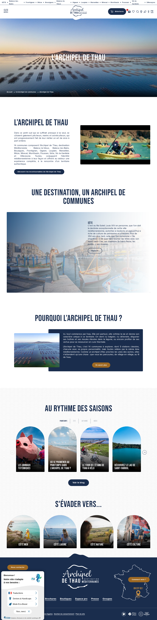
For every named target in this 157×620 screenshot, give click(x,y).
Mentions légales (46, 614)
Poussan (125, 2)
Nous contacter (18, 567)
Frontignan (30, 2)
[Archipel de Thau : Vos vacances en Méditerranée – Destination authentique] (115, 145)
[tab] (63, 421)
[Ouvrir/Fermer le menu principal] (6, 11)
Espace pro (81, 599)
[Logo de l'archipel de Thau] (78, 577)
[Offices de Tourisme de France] (132, 614)
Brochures (50, 599)
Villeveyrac (151, 2)
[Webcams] (141, 11)
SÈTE (4, 2)
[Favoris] (133, 11)
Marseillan (95, 2)
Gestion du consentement (64, 614)
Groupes (107, 599)
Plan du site (80, 614)
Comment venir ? (139, 579)
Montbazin (115, 2)
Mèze (40, 2)
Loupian (84, 2)
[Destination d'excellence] (123, 614)
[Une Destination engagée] (144, 11)
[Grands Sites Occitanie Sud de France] (144, 614)
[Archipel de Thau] (78, 10)
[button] (137, 11)
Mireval (104, 2)
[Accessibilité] (148, 11)
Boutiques (66, 599)
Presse (95, 599)
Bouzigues (49, 2)
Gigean (75, 2)
